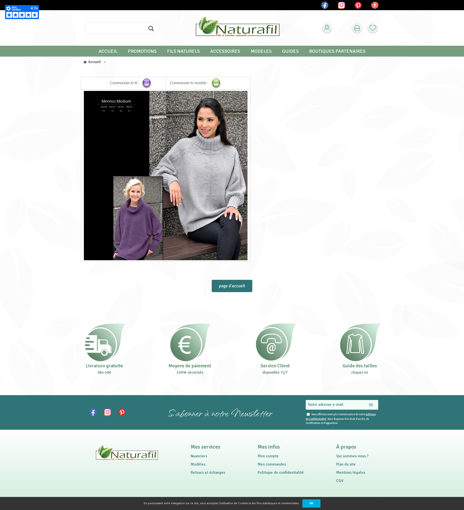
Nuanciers (199, 456)
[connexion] (326, 28)
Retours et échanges (208, 472)
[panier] (357, 28)
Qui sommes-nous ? (352, 456)
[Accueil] (237, 28)
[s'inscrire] (334, 40)
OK (311, 503)
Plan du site (346, 464)
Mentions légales (350, 472)
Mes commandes (272, 464)
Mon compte (268, 456)
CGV (339, 480)
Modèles (198, 464)
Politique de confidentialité (281, 472)
